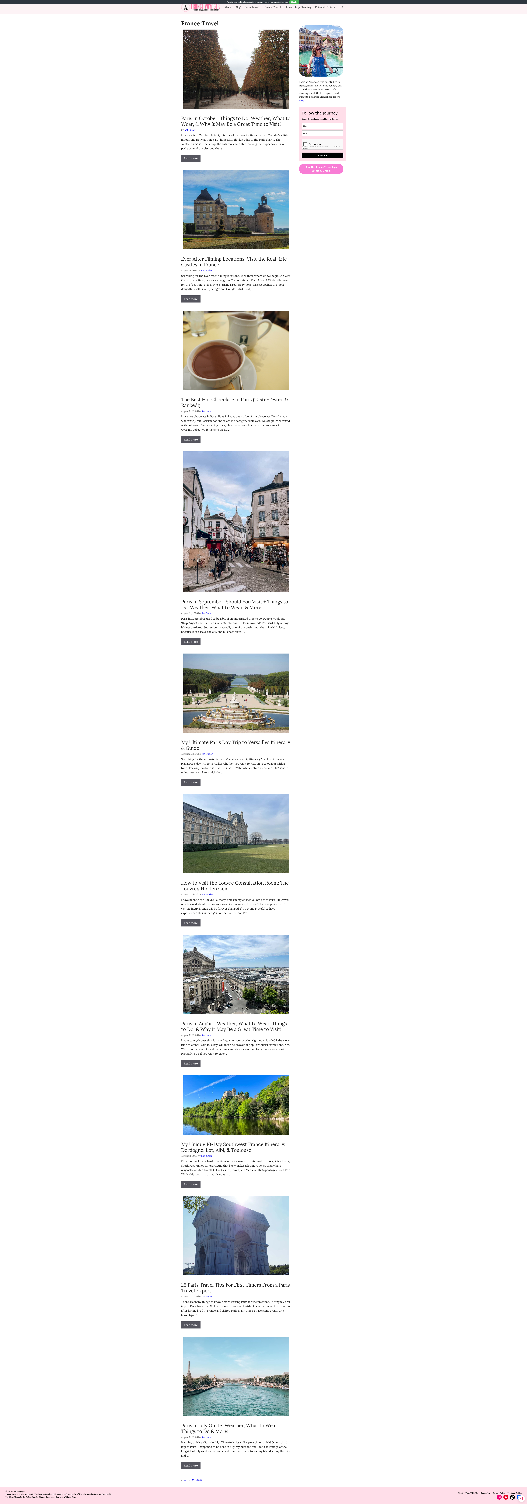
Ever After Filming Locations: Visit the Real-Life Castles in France (234, 262)
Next (200, 1479)
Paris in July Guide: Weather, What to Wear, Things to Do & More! (229, 1428)
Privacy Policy (499, 1493)
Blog (238, 7)
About (227, 7)
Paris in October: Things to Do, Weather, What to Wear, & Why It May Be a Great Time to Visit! (235, 121)
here (301, 100)
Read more (191, 158)
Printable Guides (325, 7)
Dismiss (294, 2)
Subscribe (322, 155)
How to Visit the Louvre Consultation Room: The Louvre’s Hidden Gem (235, 886)
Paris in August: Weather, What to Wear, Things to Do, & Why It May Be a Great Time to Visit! (234, 1026)
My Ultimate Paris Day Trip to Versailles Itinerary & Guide (235, 745)
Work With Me (472, 1493)
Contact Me (485, 1493)
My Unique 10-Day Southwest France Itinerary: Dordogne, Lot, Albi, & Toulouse (233, 1147)
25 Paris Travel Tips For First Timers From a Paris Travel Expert (235, 1288)
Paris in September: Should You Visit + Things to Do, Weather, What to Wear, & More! (234, 605)
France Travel (272, 7)
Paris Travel (252, 7)
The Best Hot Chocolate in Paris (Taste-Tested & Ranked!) (234, 402)
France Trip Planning (298, 7)
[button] (342, 7)
